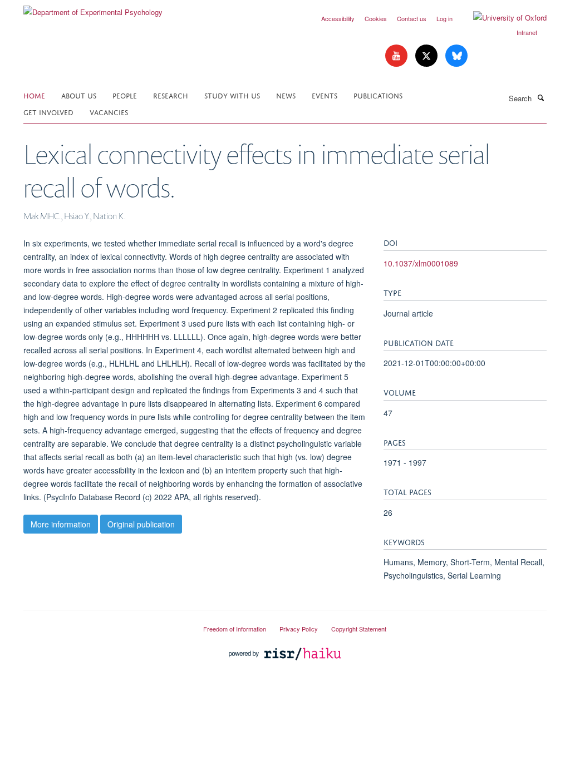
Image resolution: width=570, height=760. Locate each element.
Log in (444, 18)
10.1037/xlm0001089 (421, 263)
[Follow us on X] (427, 56)
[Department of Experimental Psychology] (93, 8)
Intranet (527, 32)
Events (324, 95)
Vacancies (109, 111)
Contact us (411, 18)
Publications (377, 95)
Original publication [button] (141, 524)
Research (170, 95)
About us (78, 95)
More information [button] (61, 524)
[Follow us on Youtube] (397, 56)
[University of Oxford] (501, 17)
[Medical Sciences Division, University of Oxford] (104, 624)
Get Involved (48, 111)
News (286, 95)
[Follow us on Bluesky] (456, 56)
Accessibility (338, 18)
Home (34, 95)
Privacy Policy (298, 628)
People (124, 95)
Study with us (232, 95)
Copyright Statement (358, 628)
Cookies (376, 18)
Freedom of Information (234, 628)
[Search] (540, 97)
